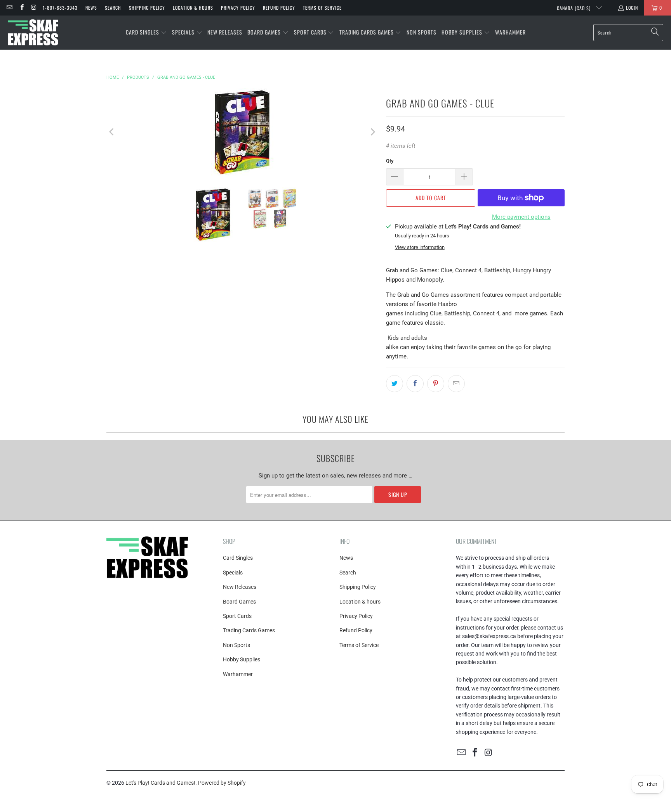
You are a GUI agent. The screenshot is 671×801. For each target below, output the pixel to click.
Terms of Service (322, 7)
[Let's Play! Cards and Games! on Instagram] (33, 7)
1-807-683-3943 (60, 7)
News (91, 7)
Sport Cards (237, 616)
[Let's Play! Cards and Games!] (33, 32)
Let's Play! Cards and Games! (160, 783)
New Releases (239, 587)
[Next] (372, 132)
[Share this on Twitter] (394, 383)
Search (113, 7)
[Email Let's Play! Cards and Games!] (9, 7)
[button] (146, 32)
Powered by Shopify (222, 783)
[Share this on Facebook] (415, 383)
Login (632, 7)
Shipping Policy (147, 7)
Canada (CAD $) (574, 8)
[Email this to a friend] (456, 383)
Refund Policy (279, 7)
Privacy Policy (238, 7)
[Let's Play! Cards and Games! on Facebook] (21, 7)
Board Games (239, 602)
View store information (420, 247)
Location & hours (193, 7)
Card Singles (238, 558)
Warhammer (238, 674)
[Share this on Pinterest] (435, 383)
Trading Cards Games (249, 630)
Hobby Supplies (241, 659)
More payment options (521, 216)
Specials (233, 572)
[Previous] (112, 132)
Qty (390, 161)
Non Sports (236, 645)
